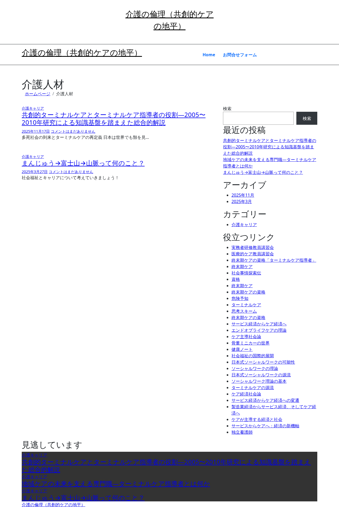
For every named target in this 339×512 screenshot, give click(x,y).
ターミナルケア (246, 305)
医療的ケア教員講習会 (252, 254)
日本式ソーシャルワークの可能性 (263, 362)
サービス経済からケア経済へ (259, 324)
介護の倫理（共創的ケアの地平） (82, 52)
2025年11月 (242, 195)
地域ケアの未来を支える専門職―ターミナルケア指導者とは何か (116, 483)
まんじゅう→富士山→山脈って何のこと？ (83, 162)
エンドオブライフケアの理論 (259, 330)
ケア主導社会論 (246, 336)
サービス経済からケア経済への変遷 (265, 400)
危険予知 (239, 298)
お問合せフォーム (240, 55)
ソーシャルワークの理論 (254, 368)
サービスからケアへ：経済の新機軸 (265, 426)
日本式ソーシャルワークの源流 (261, 375)
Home (209, 55)
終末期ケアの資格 (248, 292)
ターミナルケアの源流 (252, 387)
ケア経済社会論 (246, 394)
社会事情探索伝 (246, 273)
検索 (227, 108)
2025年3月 (241, 201)
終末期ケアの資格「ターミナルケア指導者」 (273, 260)
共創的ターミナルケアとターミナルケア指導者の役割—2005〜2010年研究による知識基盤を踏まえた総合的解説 (114, 118)
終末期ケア (242, 266)
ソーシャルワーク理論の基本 (259, 381)
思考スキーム (244, 311)
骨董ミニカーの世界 (250, 343)
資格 (235, 279)
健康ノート (242, 349)
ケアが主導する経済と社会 (256, 419)
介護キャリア (33, 108)
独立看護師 (242, 432)
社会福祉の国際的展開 (252, 356)
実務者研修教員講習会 (252, 247)
